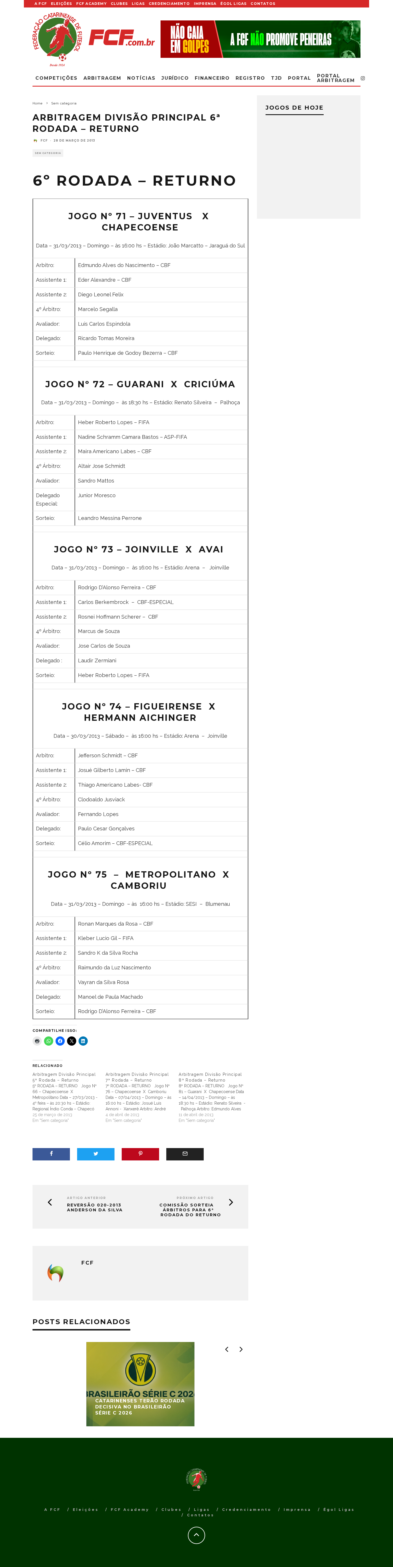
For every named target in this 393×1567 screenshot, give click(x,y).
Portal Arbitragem (336, 78)
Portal (299, 78)
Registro (250, 78)
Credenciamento (169, 3)
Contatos (263, 3)
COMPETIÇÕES (56, 78)
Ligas (138, 3)
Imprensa (205, 3)
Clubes (119, 3)
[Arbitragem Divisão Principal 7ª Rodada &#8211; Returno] (142, 1097)
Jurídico (175, 78)
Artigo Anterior (86, 1198)
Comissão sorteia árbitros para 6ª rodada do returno (190, 1210)
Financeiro (212, 78)
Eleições (61, 3)
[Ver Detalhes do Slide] (260, 39)
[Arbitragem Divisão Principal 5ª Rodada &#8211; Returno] (69, 1097)
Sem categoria (48, 153)
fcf (44, 140)
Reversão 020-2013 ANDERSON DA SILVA (95, 1208)
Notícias (141, 78)
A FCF (41, 3)
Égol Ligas (233, 3)
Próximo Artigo (195, 1198)
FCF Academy (91, 3)
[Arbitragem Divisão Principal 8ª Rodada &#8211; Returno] (215, 1097)
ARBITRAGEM (102, 78)
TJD (277, 78)
